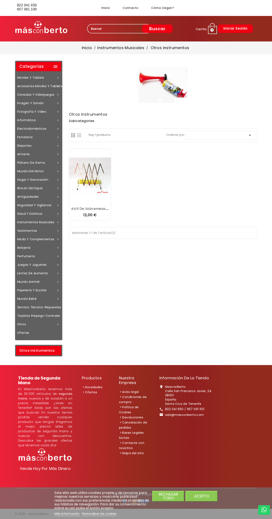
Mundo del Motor (38, 171)
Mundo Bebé (38, 299)
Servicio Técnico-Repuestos (39, 307)
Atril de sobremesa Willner (94, 208)
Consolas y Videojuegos (38, 94)
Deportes (38, 146)
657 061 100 (27, 9)
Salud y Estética (38, 214)
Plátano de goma (38, 163)
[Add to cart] (77, 200)
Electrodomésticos (38, 129)
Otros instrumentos (37, 350)
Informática (38, 120)
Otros (38, 324)
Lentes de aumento (38, 273)
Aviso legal (130, 392)
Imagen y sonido (38, 103)
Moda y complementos (38, 239)
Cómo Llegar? (162, 8)
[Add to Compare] (94, 200)
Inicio (105, 8)
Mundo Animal (38, 282)
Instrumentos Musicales (38, 222)
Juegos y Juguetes (38, 265)
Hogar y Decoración (38, 180)
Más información (67, 514)
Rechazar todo (168, 496)
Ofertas (23, 333)
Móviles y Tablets (38, 77)
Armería (38, 154)
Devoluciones (132, 417)
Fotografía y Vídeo (38, 111)
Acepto (201, 496)
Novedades (93, 387)
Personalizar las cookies (99, 514)
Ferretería (38, 137)
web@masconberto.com (184, 415)
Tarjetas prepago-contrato (38, 316)
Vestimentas (38, 231)
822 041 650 (27, 5)
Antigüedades (38, 197)
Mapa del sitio (133, 453)
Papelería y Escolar (38, 290)
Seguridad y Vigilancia (38, 205)
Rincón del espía (38, 188)
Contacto (130, 8)
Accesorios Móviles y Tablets (39, 86)
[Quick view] (103, 200)
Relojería (38, 248)
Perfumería (38, 256)
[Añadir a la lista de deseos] (86, 200)
